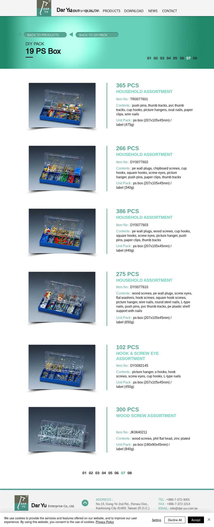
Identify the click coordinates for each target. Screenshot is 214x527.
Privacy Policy (105, 522)
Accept (195, 520)
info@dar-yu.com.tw (184, 508)
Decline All (175, 520)
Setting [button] (156, 520)
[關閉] (208, 520)
